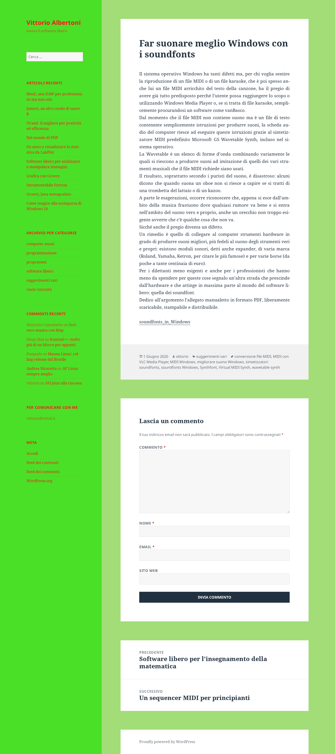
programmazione (41, 252)
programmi (36, 262)
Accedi (32, 453)
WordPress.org (39, 480)
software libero (39, 271)
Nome (147, 523)
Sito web (148, 570)
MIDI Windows (182, 361)
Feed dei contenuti (42, 462)
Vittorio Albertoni (53, 22)
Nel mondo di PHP (42, 137)
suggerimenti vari (42, 280)
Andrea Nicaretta (41, 368)
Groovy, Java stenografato (48, 194)
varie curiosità (39, 289)
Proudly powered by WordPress (167, 741)
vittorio (182, 356)
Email (147, 546)
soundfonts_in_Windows (164, 322)
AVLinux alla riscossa (63, 383)
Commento (152, 447)
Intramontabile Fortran (46, 185)
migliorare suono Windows (220, 361)
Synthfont (208, 367)
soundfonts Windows (179, 367)
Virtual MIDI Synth (234, 367)
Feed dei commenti (42, 471)
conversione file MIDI (252, 356)
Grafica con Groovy (43, 175)
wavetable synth (266, 367)
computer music (40, 243)
